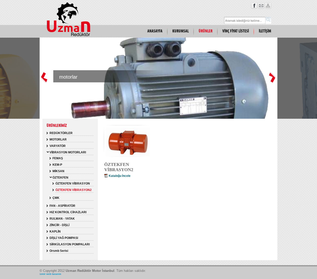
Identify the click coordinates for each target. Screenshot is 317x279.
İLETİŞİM (265, 31)
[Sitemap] (268, 7)
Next (272, 81)
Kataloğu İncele (120, 176)
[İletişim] (261, 7)
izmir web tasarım (50, 274)
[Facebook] (254, 7)
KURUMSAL (180, 31)
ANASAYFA (154, 31)
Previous (44, 81)
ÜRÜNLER (205, 31)
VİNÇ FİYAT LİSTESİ (235, 31)
